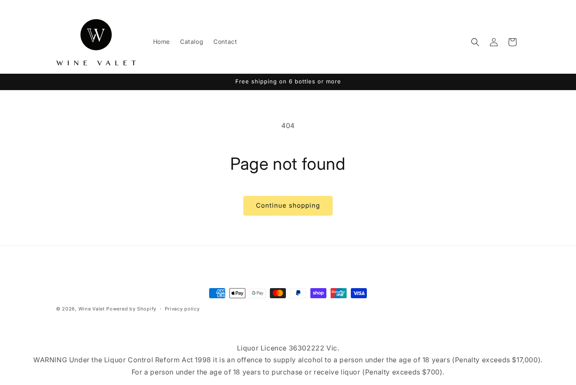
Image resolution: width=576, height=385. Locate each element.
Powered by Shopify (131, 309)
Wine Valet (91, 309)
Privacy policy (182, 309)
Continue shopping (288, 205)
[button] (475, 42)
